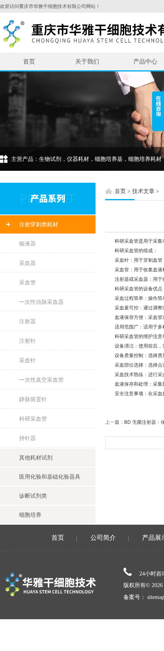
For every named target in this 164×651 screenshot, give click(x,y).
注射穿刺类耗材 (38, 224)
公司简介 (103, 537)
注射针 (27, 341)
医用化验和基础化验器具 (49, 476)
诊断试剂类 (33, 496)
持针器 (27, 438)
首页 (29, 61)
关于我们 (87, 61)
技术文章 (143, 191)
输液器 (27, 243)
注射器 (27, 321)
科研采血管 (33, 418)
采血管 (27, 282)
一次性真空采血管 (41, 380)
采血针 (27, 360)
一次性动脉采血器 (41, 302)
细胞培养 (30, 515)
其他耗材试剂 (36, 457)
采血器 (27, 263)
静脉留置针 (33, 399)
